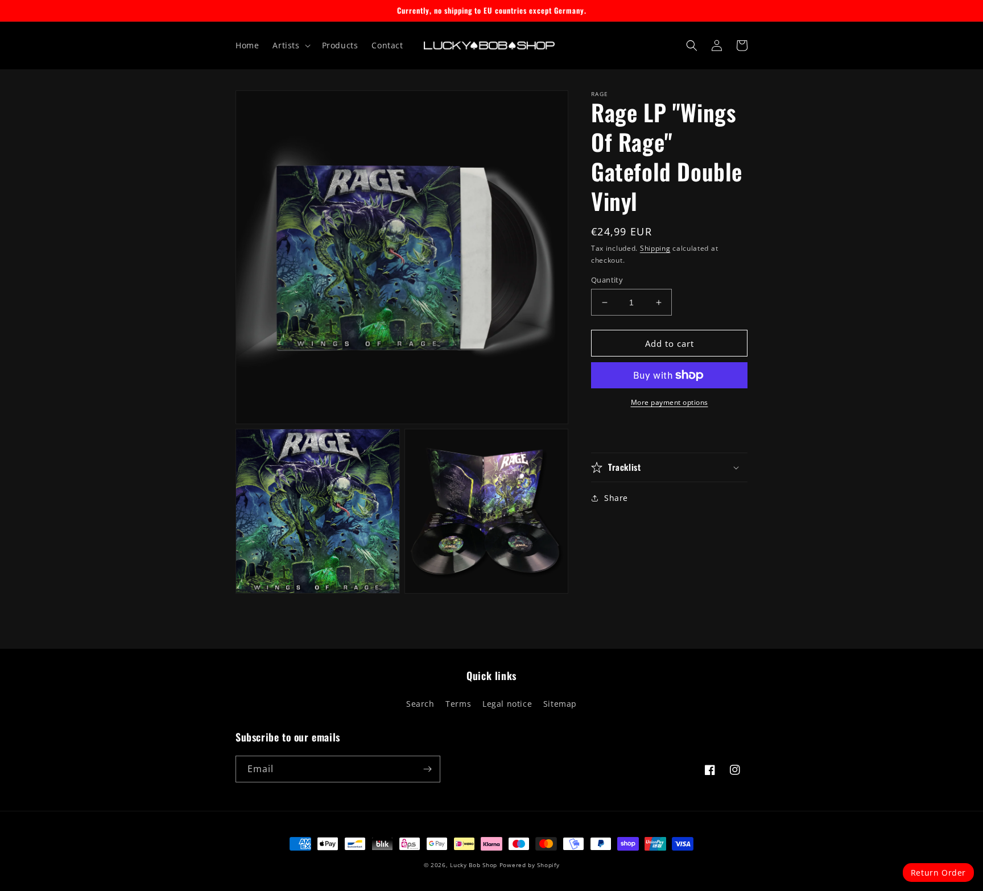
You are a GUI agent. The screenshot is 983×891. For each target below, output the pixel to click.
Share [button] (616, 497)
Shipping (655, 248)
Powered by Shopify (529, 865)
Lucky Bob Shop (473, 865)
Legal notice (507, 703)
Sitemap (560, 703)
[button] (290, 45)
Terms (458, 703)
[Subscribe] (427, 769)
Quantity (607, 280)
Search (420, 703)
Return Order (938, 872)
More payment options (669, 402)
